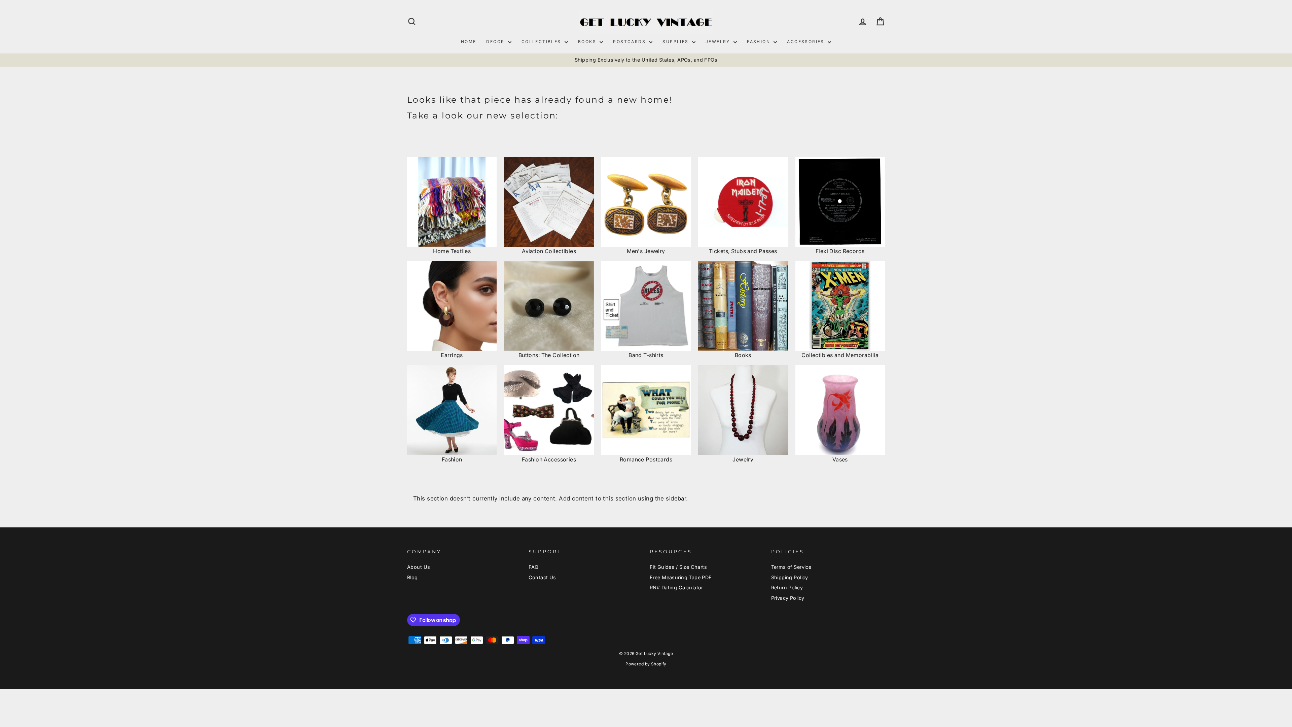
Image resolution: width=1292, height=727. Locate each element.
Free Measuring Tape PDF (681, 577)
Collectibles (542, 41)
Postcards (630, 41)
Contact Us (542, 577)
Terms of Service (791, 567)
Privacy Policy (787, 598)
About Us (418, 567)
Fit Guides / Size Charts (678, 567)
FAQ (534, 567)
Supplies (676, 41)
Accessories (806, 41)
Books (588, 41)
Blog (412, 577)
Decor (496, 41)
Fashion (759, 41)
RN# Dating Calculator (676, 587)
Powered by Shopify (646, 663)
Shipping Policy (789, 577)
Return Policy (787, 587)
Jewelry (719, 41)
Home (468, 41)
